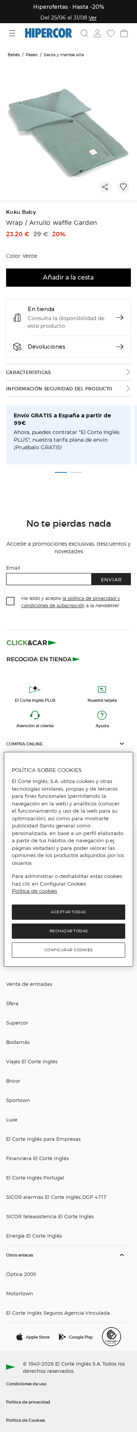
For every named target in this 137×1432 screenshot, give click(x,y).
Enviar (111, 579)
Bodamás (18, 1041)
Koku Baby (21, 212)
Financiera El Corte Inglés (37, 1158)
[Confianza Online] (111, 1336)
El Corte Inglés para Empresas (43, 1138)
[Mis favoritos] (110, 33)
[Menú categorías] (13, 33)
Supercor (17, 1022)
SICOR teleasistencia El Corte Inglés (50, 1216)
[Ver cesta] (123, 33)
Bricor (13, 1080)
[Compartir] (105, 187)
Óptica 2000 (21, 1273)
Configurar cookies (69, 949)
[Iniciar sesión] (96, 33)
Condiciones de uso (26, 1383)
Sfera (12, 1003)
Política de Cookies (25, 1420)
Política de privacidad (28, 1402)
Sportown (18, 1100)
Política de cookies (34, 891)
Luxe (12, 1119)
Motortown (19, 1293)
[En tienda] (119, 317)
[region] (68, 859)
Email (13, 567)
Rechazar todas (68, 930)
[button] (68, 743)
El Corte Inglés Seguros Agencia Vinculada (58, 1312)
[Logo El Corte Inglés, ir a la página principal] (48, 33)
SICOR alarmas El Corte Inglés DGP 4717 (56, 1196)
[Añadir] (123, 187)
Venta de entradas (29, 983)
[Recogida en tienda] (43, 658)
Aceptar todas (68, 911)
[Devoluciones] (119, 346)
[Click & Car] (31, 642)
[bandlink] (93, 17)
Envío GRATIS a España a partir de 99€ (62, 419)
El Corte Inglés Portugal (35, 1177)
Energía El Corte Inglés (34, 1235)
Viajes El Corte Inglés (31, 1061)
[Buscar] (84, 33)
